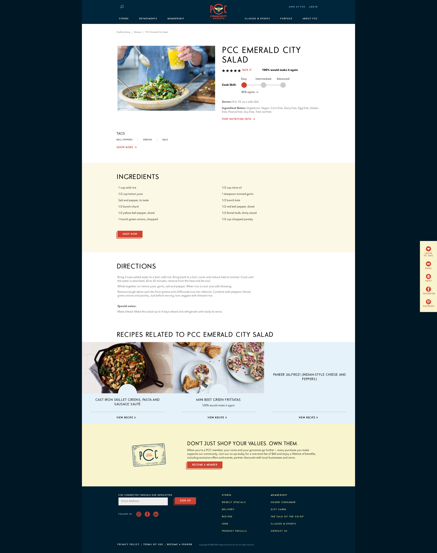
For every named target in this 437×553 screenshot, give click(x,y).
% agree (248, 92)
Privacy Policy (128, 545)
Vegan (265, 108)
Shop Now (130, 234)
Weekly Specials (234, 502)
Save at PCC (297, 7)
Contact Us (279, 531)
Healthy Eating (123, 32)
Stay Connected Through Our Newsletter (145, 495)
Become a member (204, 465)
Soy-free (249, 112)
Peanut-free (235, 112)
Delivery (228, 510)
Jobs (225, 524)
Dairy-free (290, 108)
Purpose (286, 19)
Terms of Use (153, 545)
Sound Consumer (283, 502)
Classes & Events (257, 19)
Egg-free (303, 108)
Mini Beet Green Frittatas (218, 400)
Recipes (138, 32)
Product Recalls (234, 531)
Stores (124, 19)
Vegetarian (253, 108)
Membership (175, 19)
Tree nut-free (263, 112)
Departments (148, 19)
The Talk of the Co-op (287, 517)
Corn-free (277, 108)
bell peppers (124, 140)
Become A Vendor (179, 545)
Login (313, 7)
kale (165, 140)
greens (147, 140)
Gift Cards (279, 510)
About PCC (310, 19)
